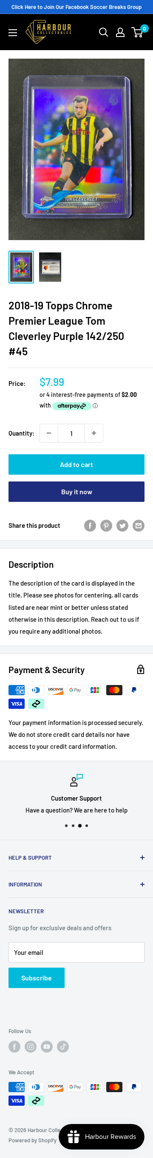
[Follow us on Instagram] (31, 1047)
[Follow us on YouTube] (47, 1047)
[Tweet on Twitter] (122, 525)
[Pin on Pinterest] (106, 525)
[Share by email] (138, 525)
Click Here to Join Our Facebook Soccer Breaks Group (76, 6)
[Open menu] (12, 32)
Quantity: (21, 433)
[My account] (120, 32)
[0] (137, 32)
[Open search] (103, 32)
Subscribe (36, 978)
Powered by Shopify (32, 1140)
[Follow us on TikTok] (63, 1047)
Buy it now (76, 491)
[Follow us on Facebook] (14, 1047)
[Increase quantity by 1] (94, 433)
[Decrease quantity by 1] (49, 433)
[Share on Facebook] (90, 525)
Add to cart (76, 464)
